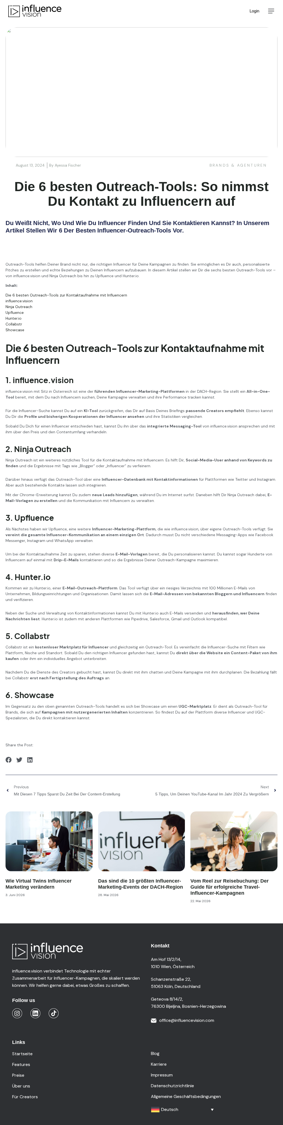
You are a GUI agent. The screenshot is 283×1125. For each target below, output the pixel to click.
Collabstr (14, 324)
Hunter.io (14, 318)
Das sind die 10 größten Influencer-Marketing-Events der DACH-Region (140, 884)
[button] (271, 11)
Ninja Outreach (19, 306)
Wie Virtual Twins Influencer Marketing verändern (39, 884)
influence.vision (19, 300)
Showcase (15, 329)
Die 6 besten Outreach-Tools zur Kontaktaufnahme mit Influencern (66, 295)
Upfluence (15, 312)
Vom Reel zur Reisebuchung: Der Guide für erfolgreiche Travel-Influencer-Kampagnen (229, 887)
